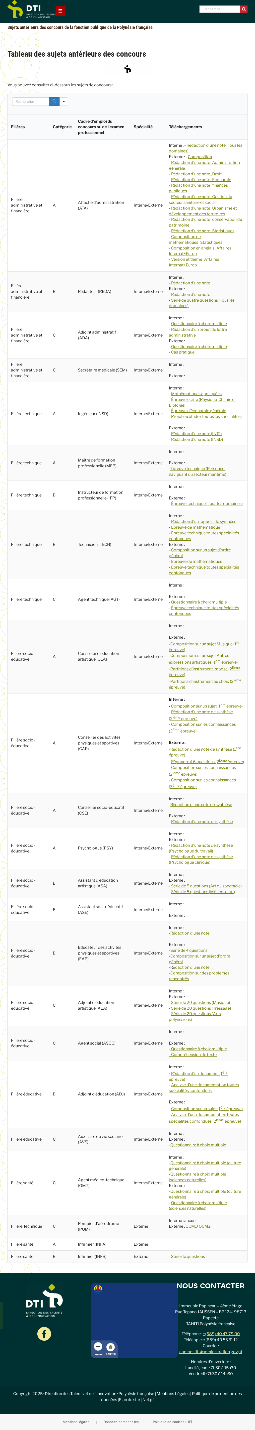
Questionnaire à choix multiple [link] (199, 602)
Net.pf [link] (148, 1399)
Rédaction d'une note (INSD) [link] (197, 439)
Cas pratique (182, 352)
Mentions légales (76, 1422)
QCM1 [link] (191, 1226)
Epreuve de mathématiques (196, 561)
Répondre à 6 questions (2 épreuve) (207, 761)
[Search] (54, 101)
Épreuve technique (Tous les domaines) (207, 503)
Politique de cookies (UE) (172, 1422)
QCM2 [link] (205, 1226)
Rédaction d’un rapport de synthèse (203, 521)
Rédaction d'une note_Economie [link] (201, 179)
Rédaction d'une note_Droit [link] (196, 174)
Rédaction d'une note (190, 283)
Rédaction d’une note (189, 933)
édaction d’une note (191, 967)
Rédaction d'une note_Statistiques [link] (202, 231)
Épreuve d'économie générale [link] (198, 410)
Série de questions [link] (188, 1256)
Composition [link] (200, 156)
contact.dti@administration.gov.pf (210, 1351)
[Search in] (64, 101)
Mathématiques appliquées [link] (196, 393)
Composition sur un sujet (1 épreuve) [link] (207, 1108)
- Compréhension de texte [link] (193, 1054)
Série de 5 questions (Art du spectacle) (206, 886)
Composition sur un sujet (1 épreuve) (207, 706)
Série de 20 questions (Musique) (200, 1002)
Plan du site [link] (129, 1399)
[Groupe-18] (44, 1328)
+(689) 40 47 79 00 (221, 1333)
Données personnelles (121, 1422)
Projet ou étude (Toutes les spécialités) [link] (206, 416)
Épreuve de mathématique (195, 527)
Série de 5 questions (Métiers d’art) (203, 891)
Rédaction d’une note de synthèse (201, 804)
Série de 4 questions (188, 950)
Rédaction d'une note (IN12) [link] (196, 433)
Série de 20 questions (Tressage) (201, 1008)
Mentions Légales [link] (173, 1393)
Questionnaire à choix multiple (199, 323)
